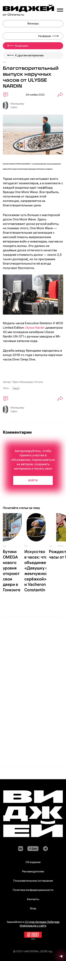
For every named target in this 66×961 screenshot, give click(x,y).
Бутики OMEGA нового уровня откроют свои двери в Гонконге (11, 570)
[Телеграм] (45, 849)
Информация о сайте (33, 925)
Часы (16, 388)
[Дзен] (33, 849)
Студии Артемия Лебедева (42, 922)
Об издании (33, 862)
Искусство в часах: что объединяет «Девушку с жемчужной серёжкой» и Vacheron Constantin (36, 570)
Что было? (60, 546)
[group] (12, 554)
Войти (33, 480)
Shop (33, 908)
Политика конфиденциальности (33, 890)
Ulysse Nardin (34, 327)
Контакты (33, 899)
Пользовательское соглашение (33, 880)
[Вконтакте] (20, 849)
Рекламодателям (33, 871)
